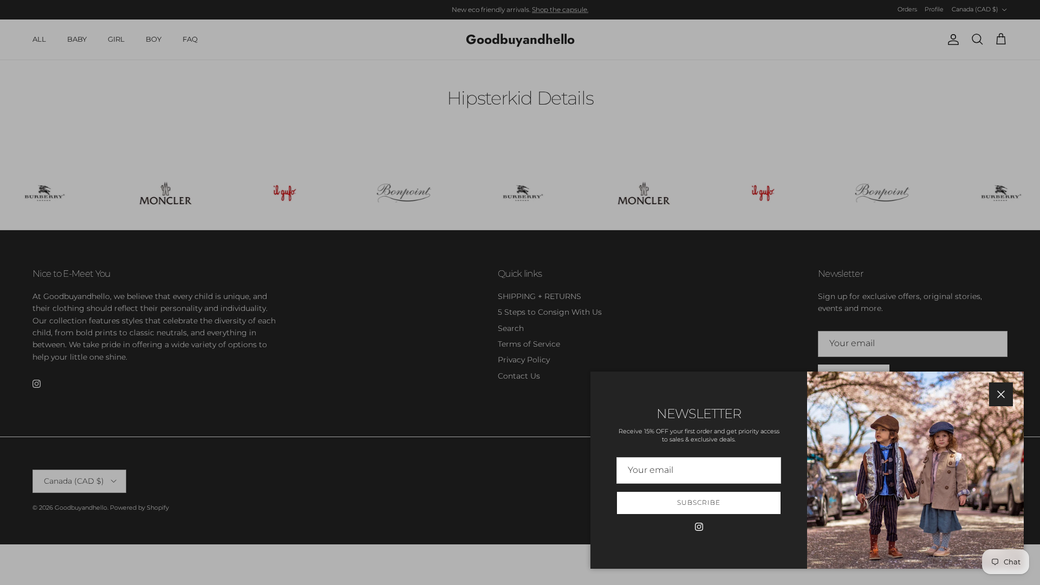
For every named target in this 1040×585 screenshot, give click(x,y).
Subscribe (698, 502)
